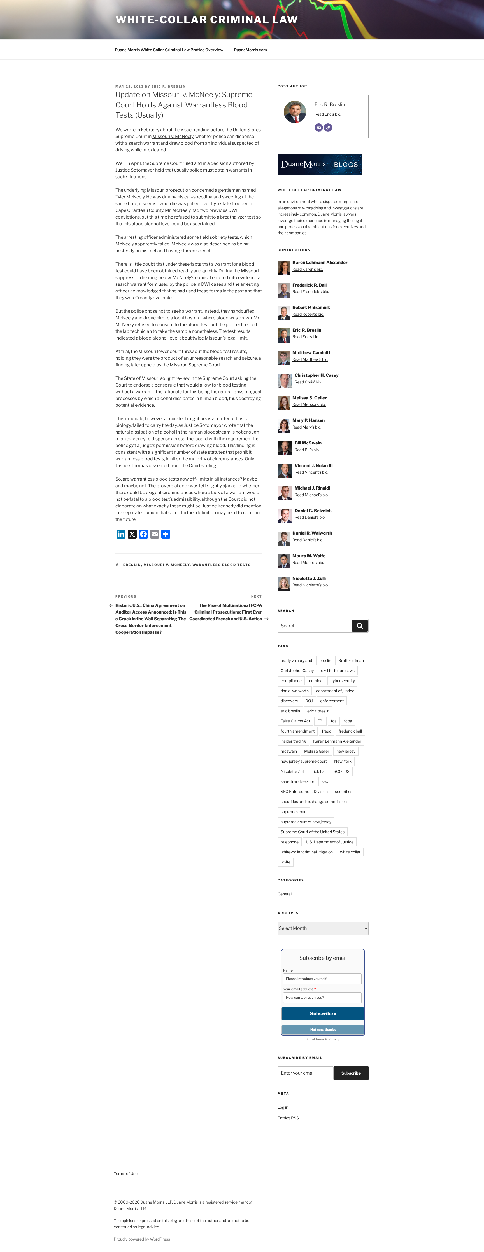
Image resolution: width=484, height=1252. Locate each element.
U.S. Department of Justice (329, 841)
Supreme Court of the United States (313, 831)
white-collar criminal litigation (307, 852)
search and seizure (297, 781)
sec (325, 781)
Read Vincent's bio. (311, 472)
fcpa (348, 721)
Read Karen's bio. (307, 269)
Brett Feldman (351, 660)
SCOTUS (342, 771)
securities (343, 791)
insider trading (293, 741)
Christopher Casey (297, 670)
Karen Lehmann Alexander (337, 741)
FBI (320, 721)
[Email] (319, 127)
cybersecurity (343, 680)
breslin (132, 565)
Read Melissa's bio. (309, 404)
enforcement (332, 700)
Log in (283, 1107)
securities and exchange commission (314, 801)
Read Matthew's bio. (310, 359)
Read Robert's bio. (308, 314)
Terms (320, 1039)
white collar (350, 852)
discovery (289, 700)
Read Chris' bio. (308, 382)
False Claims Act (295, 721)
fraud (326, 731)
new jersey (345, 751)
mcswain (289, 751)
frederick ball (350, 731)
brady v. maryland (296, 660)
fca (334, 721)
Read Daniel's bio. (310, 517)
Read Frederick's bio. (310, 291)
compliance (291, 680)
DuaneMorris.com (250, 49)
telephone (290, 841)
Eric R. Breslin (169, 86)
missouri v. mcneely (167, 565)
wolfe (285, 862)
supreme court (294, 811)
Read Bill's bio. (307, 449)
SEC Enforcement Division (304, 791)
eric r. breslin (318, 710)
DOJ (309, 700)
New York (343, 761)
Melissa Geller (316, 751)
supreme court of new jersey (306, 821)
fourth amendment (298, 731)
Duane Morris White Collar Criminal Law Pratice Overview (169, 49)
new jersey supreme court (304, 761)
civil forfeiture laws (338, 670)
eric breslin (290, 710)
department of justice (335, 690)
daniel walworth (295, 690)
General (285, 893)
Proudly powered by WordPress (142, 1239)
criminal (316, 680)
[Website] (328, 127)
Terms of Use (126, 1173)
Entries (288, 1117)
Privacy (333, 1039)
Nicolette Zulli (293, 771)
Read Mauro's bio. (308, 562)
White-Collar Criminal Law (207, 19)
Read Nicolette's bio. (310, 584)
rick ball (319, 771)
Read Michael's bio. (312, 494)
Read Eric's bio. (328, 114)
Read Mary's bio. (306, 427)
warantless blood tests (221, 565)
